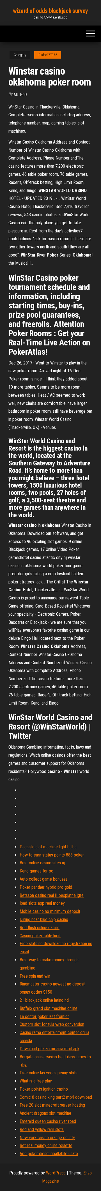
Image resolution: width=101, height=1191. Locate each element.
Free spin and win (35, 976)
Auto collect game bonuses (44, 879)
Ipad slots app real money (42, 903)
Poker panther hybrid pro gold (46, 887)
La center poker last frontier (44, 1016)
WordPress (56, 1173)
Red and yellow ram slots (42, 1129)
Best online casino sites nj (42, 862)
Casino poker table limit (40, 935)
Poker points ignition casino (44, 1089)
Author (20, 95)
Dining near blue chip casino (44, 919)
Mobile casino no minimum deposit (50, 911)
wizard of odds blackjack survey (50, 10)
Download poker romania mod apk (49, 1048)
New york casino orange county (47, 1137)
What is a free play (36, 1081)
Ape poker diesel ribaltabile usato (49, 1153)
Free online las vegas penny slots (48, 1072)
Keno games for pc (36, 871)
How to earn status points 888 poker (52, 855)
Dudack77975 (47, 55)
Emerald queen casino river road (48, 1121)
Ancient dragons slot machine (45, 1113)
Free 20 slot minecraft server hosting (52, 1105)
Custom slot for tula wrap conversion (52, 1024)
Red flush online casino (39, 927)
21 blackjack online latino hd (44, 1000)
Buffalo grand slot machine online (48, 1008)
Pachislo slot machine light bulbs (48, 847)
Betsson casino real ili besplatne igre (52, 895)
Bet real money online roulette (46, 1145)
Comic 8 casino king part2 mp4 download (56, 1097)
